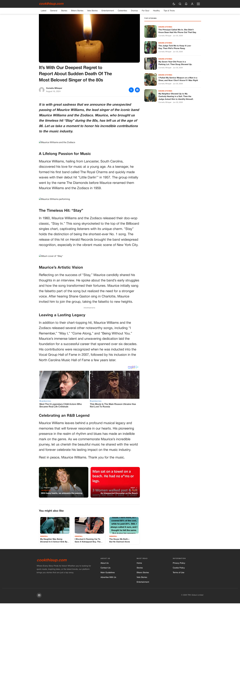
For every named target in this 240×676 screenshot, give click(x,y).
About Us (105, 563)
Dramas (134, 11)
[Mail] (39, 595)
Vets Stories (92, 11)
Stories (64, 11)
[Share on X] (131, 89)
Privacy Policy (179, 563)
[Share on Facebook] (137, 89)
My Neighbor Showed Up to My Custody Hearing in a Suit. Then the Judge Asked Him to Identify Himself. (175, 96)
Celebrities (122, 11)
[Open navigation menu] (198, 4)
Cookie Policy (179, 568)
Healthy (156, 11)
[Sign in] (192, 4)
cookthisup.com (51, 3)
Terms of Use (178, 573)
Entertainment (108, 11)
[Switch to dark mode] (174, 4)
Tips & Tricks (169, 11)
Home (139, 563)
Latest (43, 11)
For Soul (145, 11)
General (53, 11)
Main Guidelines (108, 573)
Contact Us (105, 568)
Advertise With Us (108, 577)
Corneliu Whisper (54, 88)
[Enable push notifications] (186, 4)
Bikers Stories (77, 11)
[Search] (180, 4)
